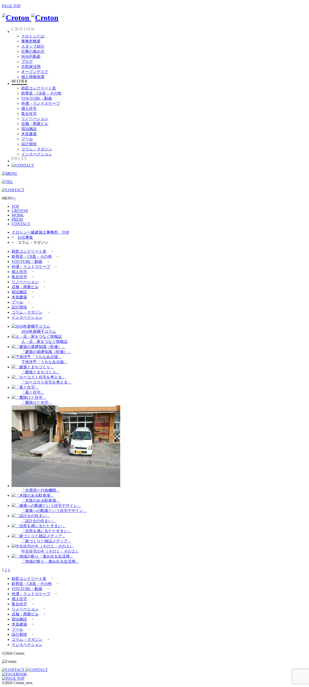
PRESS (17, 219)
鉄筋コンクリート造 (38, 88)
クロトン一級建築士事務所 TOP (40, 232)
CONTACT (21, 224)
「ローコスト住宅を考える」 (46, 382)
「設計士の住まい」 (38, 521)
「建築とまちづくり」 (40, 372)
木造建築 (29, 134)
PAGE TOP (11, 6)
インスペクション (36, 154)
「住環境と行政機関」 (40, 490)
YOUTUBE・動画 (36, 98)
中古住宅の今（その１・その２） (50, 551)
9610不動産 (31, 56)
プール (27, 139)
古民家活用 (31, 67)
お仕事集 (25, 237)
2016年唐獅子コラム (38, 331)
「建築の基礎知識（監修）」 (46, 352)
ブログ (27, 61)
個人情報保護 (32, 77)
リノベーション (34, 119)
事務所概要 (31, 41)
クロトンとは (32, 36)
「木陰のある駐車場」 (40, 500)
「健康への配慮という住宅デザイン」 (54, 511)
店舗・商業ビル (34, 124)
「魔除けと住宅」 (36, 402)
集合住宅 (29, 113)
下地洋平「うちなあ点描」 (44, 362)
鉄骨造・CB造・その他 (41, 93)
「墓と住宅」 (32, 392)
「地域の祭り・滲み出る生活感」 (50, 561)
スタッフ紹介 (32, 46)
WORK (18, 215)
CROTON (20, 211)
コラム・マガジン (36, 149)
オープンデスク (34, 72)
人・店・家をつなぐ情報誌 (44, 342)
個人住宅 (29, 108)
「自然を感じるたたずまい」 (46, 531)
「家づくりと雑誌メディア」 (46, 541)
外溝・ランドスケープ (40, 103)
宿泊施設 (29, 129)
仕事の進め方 (32, 51)
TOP (15, 206)
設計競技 (29, 144)
